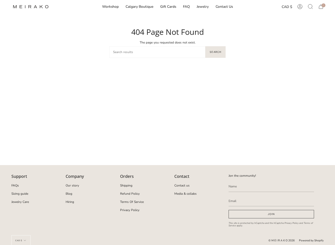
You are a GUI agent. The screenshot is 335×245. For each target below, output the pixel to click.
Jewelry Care (20, 202)
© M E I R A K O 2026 (281, 240)
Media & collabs (185, 193)
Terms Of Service (132, 202)
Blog (69, 193)
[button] (202, 6)
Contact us (182, 185)
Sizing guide (19, 193)
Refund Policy (130, 193)
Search (215, 52)
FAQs (15, 185)
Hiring (70, 202)
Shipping (126, 185)
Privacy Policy (129, 210)
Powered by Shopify (311, 240)
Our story (72, 185)
